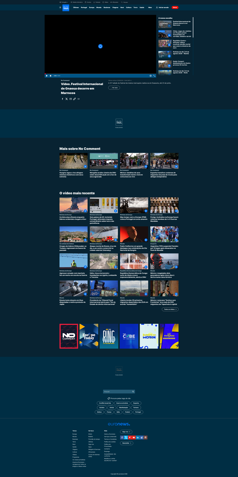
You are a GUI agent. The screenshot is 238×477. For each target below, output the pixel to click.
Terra (135, 7)
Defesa (99, 412)
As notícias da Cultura (67, 243)
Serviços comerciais (110, 436)
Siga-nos (91, 444)
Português (64, 2)
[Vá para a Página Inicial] (65, 7)
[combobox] (131, 2)
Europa (91, 7)
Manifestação (123, 407)
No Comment (64, 170)
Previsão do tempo (94, 439)
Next (122, 7)
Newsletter (125, 443)
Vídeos (75, 454)
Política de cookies (110, 441)
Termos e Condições (110, 439)
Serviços (91, 431)
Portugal (84, 7)
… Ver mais (114, 87)
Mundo (98, 7)
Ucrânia (101, 407)
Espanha (136, 403)
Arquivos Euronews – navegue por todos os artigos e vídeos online (79, 464)
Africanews (91, 452)
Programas (76, 457)
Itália (118, 412)
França (109, 412)
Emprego (107, 451)
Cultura (128, 7)
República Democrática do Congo (131, 270)
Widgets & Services (94, 449)
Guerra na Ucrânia (122, 403)
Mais (105, 431)
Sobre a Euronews (109, 434)
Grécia (112, 407)
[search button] (121, 2)
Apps (90, 447)
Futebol (127, 412)
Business (107, 7)
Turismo (136, 407)
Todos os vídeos (169, 309)
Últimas (76, 7)
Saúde (142, 7)
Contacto (107, 449)
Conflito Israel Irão (105, 403)
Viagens (115, 7)
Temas (75, 431)
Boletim (90, 436)
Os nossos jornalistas (79, 459)
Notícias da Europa (66, 214)
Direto (175, 7)
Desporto (153, 243)
